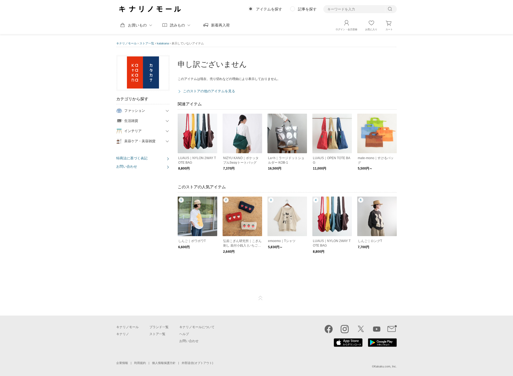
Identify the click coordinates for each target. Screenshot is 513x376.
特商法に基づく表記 (131, 158)
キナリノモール (126, 43)
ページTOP (260, 298)
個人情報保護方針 (164, 363)
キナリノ (122, 334)
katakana (163, 43)
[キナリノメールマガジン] (392, 329)
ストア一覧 (146, 43)
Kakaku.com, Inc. (385, 366)
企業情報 (122, 363)
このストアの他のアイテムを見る (209, 91)
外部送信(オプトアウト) (197, 363)
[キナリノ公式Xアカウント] (360, 329)
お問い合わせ (126, 166)
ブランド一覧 (159, 327)
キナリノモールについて (197, 327)
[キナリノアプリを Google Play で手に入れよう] (382, 345)
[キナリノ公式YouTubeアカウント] (376, 329)
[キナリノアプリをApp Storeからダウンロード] (348, 345)
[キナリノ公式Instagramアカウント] (344, 329)
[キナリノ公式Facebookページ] (328, 329)
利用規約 (140, 363)
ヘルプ (184, 334)
